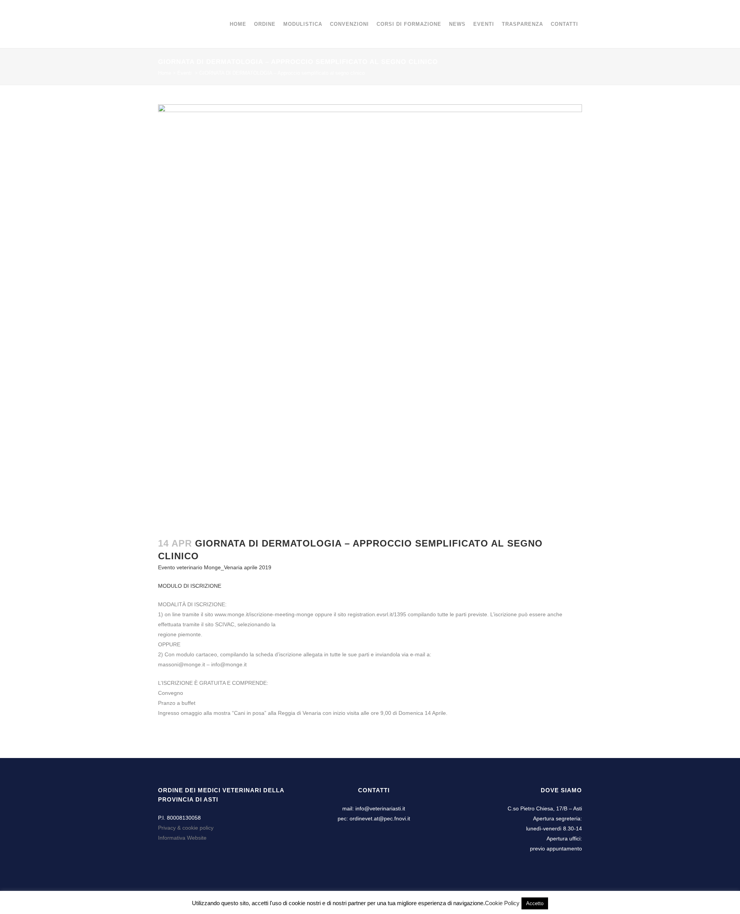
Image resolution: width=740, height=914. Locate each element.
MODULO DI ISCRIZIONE (189, 586)
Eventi (184, 73)
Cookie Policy (502, 903)
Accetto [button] (534, 903)
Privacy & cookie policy (186, 828)
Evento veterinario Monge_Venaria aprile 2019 (214, 567)
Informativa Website (182, 838)
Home (164, 73)
